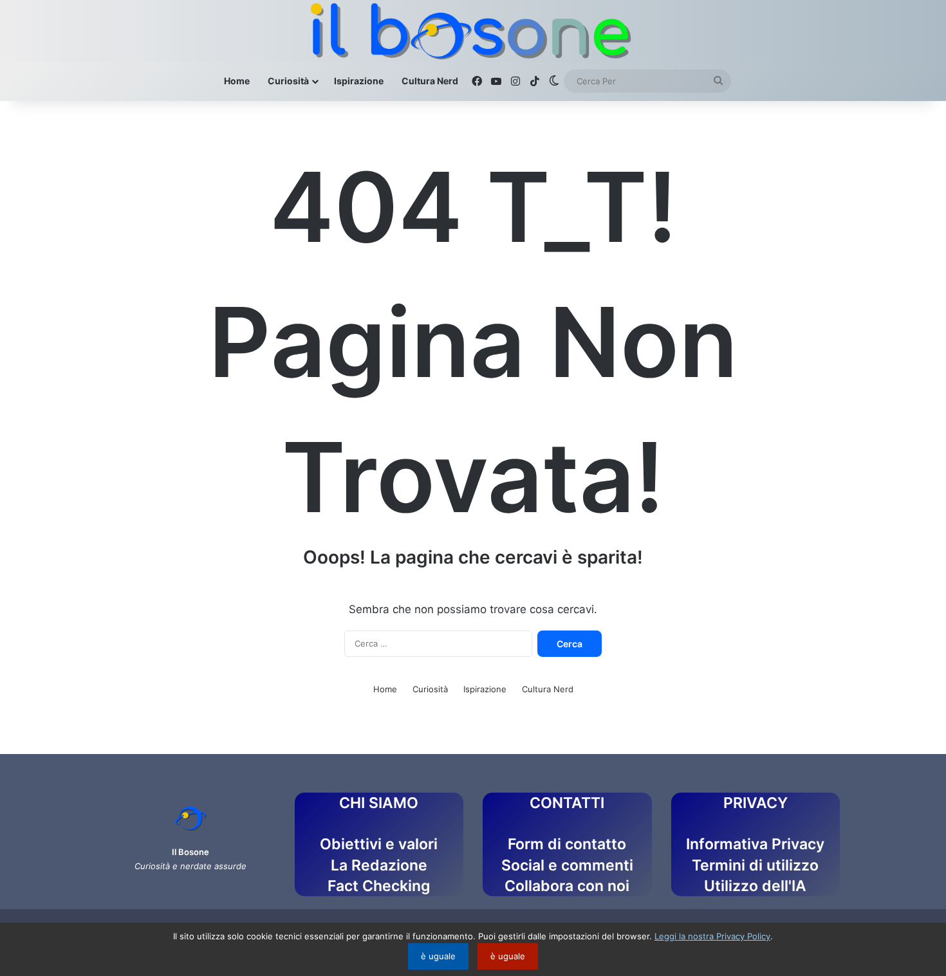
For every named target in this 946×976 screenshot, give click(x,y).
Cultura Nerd (430, 80)
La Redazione (379, 865)
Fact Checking (379, 886)
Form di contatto (567, 844)
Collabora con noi (567, 886)
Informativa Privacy (755, 844)
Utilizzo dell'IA (755, 886)
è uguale (438, 956)
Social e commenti (567, 865)
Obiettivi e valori (379, 844)
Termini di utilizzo (755, 865)
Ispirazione (359, 80)
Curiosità (288, 80)
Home (237, 80)
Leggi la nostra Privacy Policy (712, 936)
